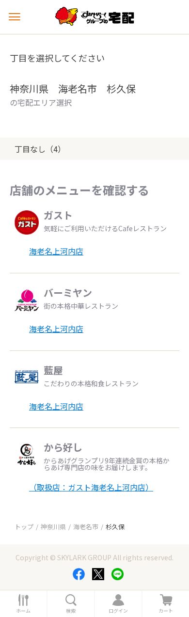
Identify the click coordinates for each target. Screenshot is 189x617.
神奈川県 (53, 526)
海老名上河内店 (56, 251)
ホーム (23, 610)
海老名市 (85, 526)
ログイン (118, 610)
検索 (71, 610)
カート (165, 610)
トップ (24, 526)
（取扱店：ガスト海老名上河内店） (91, 487)
